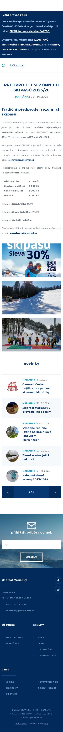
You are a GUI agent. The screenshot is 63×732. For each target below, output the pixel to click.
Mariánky (13, 643)
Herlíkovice (14, 637)
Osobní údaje (47, 688)
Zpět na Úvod (17, 65)
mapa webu (21, 724)
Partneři (12, 694)
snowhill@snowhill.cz (31, 718)
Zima (41, 637)
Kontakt (12, 688)
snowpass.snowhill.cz (22, 160)
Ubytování (45, 649)
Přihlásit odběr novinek (31, 532)
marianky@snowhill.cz (20, 611)
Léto (41, 643)
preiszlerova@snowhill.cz (23, 233)
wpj (46, 724)
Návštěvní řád (48, 682)
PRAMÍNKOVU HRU (30, 45)
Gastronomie (47, 655)
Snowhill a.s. (25, 710)
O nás (10, 682)
